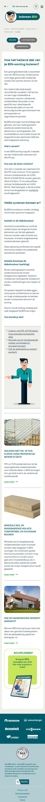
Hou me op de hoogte (22, 7)
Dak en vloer (31, 29)
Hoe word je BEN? (17, 29)
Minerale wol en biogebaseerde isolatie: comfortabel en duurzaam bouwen (23, 342)
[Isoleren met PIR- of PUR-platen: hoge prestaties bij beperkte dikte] (22, 432)
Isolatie (17, 32)
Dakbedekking (22, 46)
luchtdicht (33, 190)
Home (6, 29)
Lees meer (9, 482)
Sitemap (22, 800)
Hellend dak (8, 32)
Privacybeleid (22, 797)
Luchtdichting (28, 40)
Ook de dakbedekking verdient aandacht (22, 620)
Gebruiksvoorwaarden (22, 793)
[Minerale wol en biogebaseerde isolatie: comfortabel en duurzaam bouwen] (22, 506)
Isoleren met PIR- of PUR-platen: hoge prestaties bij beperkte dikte (23, 333)
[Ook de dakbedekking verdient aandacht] (22, 599)
